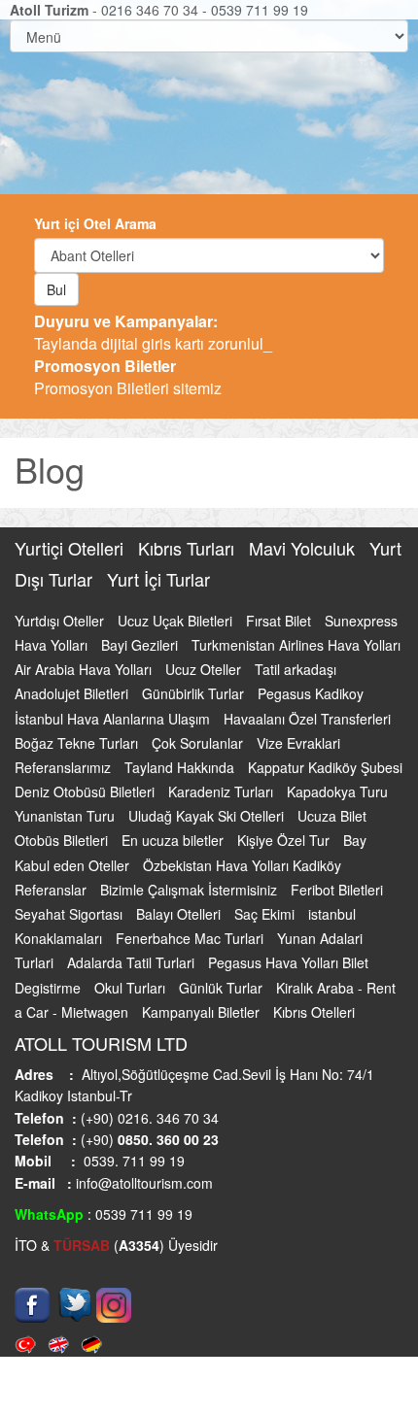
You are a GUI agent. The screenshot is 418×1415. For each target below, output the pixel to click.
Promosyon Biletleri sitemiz (128, 376)
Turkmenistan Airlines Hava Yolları (296, 645)
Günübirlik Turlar (195, 693)
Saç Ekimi (266, 914)
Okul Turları (131, 987)
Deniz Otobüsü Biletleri (86, 791)
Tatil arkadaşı (295, 669)
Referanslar (52, 889)
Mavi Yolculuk (304, 547)
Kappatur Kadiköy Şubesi (325, 767)
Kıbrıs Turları (188, 547)
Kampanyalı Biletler (202, 1012)
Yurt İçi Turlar (158, 578)
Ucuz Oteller (205, 669)
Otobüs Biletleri (63, 840)
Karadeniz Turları (222, 791)
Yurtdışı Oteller (61, 620)
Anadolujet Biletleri (73, 693)
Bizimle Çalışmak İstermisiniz (190, 889)
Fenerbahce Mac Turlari (191, 938)
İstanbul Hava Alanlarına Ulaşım (114, 718)
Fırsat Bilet (280, 620)
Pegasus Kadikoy (311, 693)
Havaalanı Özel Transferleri (307, 718)
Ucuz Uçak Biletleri (177, 620)
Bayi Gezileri (141, 645)
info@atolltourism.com (142, 1183)
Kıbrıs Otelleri (314, 1012)
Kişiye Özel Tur (285, 840)
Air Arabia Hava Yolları (85, 669)
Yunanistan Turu (67, 815)
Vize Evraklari (298, 743)
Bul (56, 289)
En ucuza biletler (174, 840)
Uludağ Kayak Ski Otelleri (208, 815)
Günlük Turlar (222, 987)
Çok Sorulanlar (199, 743)
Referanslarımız (65, 767)
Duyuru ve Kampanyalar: (126, 321)
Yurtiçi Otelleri (71, 547)
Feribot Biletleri (337, 889)
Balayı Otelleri (180, 914)
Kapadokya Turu (337, 791)
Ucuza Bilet (331, 815)
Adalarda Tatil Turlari (132, 962)
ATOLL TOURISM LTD (101, 1043)
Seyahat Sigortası (70, 914)
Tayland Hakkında (181, 767)
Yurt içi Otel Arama (95, 223)
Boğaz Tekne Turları (78, 743)
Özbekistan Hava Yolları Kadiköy (242, 865)
